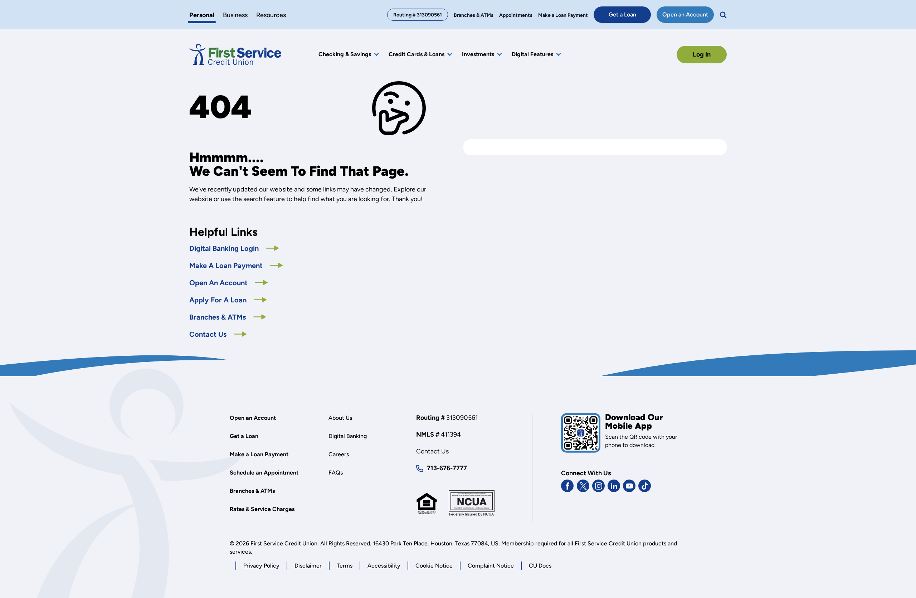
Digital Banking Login (234, 248)
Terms (344, 565)
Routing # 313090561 (417, 15)
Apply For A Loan (228, 300)
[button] (723, 14)
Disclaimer (308, 565)
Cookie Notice (434, 566)
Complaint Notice (491, 565)
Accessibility (383, 565)
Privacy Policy (261, 566)
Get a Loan (630, 17)
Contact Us (208, 334)
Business (235, 15)
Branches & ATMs (218, 317)
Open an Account (688, 17)
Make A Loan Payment (226, 265)
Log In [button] (702, 54)
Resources (271, 15)
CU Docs (540, 565)
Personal (201, 15)
